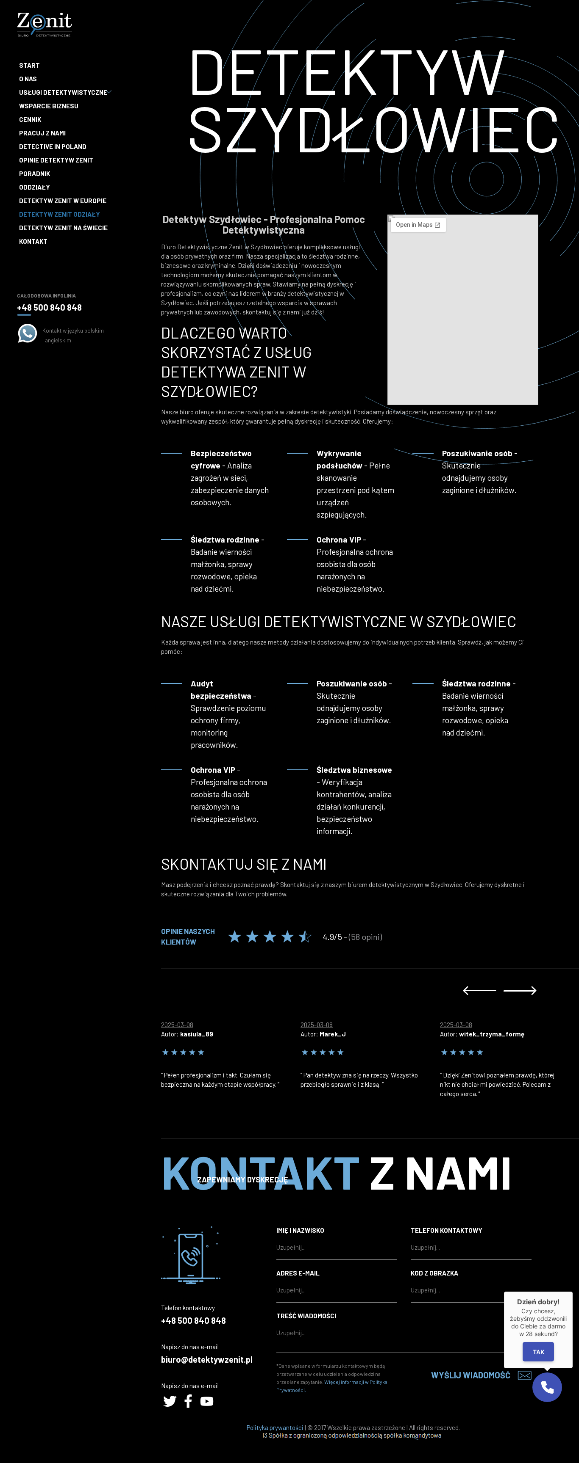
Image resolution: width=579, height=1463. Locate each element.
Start (29, 65)
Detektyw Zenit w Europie (62, 200)
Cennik (30, 119)
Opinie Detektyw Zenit (56, 160)
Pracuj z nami (42, 133)
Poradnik (34, 173)
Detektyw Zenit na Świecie (63, 227)
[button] (547, 1387)
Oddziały (34, 187)
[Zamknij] (572, 1291)
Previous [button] (479, 990)
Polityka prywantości (275, 1427)
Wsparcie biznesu (48, 106)
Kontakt (33, 241)
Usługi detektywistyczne (63, 92)
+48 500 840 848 (49, 307)
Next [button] (520, 990)
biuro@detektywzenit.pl (207, 1359)
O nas (28, 79)
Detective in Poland (52, 146)
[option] (231, 1052)
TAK (538, 1352)
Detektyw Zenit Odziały (59, 214)
